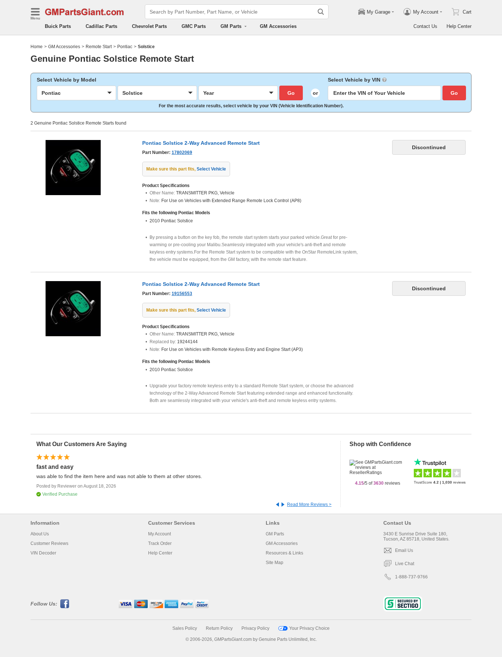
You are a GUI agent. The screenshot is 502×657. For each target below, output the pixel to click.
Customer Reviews (49, 543)
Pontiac (124, 46)
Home (37, 46)
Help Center (459, 26)
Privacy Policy (255, 628)
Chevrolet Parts (149, 26)
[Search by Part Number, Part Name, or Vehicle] (320, 11)
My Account (159, 533)
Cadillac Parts (101, 26)
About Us (40, 533)
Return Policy (219, 628)
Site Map (274, 562)
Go (291, 93)
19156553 (182, 293)
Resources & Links (284, 553)
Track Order (160, 543)
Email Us (404, 550)
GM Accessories (278, 26)
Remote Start (99, 46)
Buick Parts (58, 26)
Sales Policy (184, 628)
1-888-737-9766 (411, 576)
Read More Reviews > (309, 504)
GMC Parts (194, 26)
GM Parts (275, 533)
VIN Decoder (43, 553)
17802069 (182, 152)
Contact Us (425, 26)
